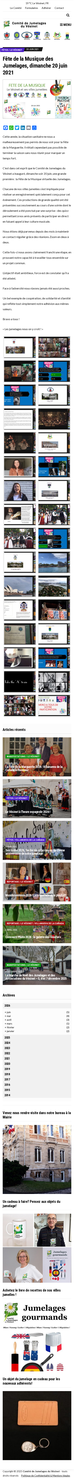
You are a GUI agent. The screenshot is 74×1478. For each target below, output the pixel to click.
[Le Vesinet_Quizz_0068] (20, 394)
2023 (7, 1048)
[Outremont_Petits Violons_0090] (20, 442)
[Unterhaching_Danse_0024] (20, 538)
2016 (7, 1084)
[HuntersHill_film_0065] (54, 562)
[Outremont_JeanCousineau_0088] (20, 418)
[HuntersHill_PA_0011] (20, 562)
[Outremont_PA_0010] (54, 394)
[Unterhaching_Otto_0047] (20, 514)
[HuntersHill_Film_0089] (54, 585)
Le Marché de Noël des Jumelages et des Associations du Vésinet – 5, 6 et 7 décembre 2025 (36, 977)
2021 (7, 1058)
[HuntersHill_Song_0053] (20, 609)
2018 (7, 1074)
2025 (7, 1037)
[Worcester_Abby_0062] (20, 490)
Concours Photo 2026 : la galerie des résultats (33, 937)
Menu (67, 25)
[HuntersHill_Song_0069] (54, 609)
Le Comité (16, 7)
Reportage (13, 881)
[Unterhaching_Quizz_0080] (54, 538)
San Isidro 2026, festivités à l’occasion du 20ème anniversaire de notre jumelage (35, 852)
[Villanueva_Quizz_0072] (54, 657)
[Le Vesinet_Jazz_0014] (54, 681)
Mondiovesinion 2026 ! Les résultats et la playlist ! (35, 895)
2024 (7, 1043)
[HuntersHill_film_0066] (20, 585)
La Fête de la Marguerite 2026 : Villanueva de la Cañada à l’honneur (33, 768)
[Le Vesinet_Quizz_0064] (54, 370)
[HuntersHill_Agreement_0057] (20, 633)
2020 (7, 1063)
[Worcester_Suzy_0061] (20, 466)
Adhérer (46, 7)
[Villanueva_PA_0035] (54, 633)
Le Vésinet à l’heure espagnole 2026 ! (27, 811)
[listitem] (7, 36)
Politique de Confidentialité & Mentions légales (45, 1475)
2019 (7, 1069)
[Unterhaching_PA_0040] (54, 490)
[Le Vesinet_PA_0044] (20, 347)
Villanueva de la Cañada (29, 840)
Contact (59, 7)
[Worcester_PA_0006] (54, 442)
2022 (7, 1053)
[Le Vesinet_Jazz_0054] (20, 681)
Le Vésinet (16, 50)
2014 (7, 1095)
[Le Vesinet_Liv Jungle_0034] (54, 347)
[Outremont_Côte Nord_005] (54, 418)
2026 (7, 1005)
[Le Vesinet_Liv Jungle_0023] (20, 370)
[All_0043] (20, 705)
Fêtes (5, 50)
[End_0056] (54, 705)
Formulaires (31, 7)
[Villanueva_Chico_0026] (20, 657)
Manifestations (16, 756)
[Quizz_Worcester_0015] (54, 466)
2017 (7, 1079)
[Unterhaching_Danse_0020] (54, 514)
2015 (7, 1090)
